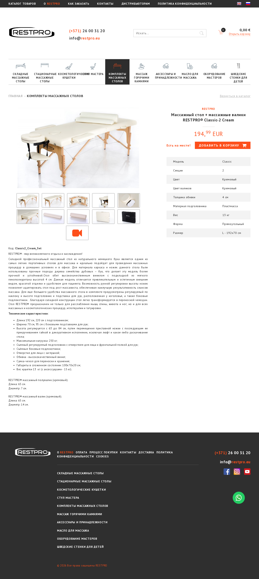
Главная (15, 96)
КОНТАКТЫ (105, 3)
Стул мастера (93, 74)
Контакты (128, 452)
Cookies (102, 456)
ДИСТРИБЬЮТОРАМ (136, 3)
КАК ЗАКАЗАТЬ (78, 3)
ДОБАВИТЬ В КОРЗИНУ (219, 145)
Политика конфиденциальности (185, 3)
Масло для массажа (190, 75)
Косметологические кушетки (69, 75)
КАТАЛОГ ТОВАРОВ (22, 3)
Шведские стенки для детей (238, 77)
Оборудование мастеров (214, 75)
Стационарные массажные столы (45, 77)
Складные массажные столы (20, 77)
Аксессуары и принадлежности (166, 75)
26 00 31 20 (87, 30)
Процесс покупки (103, 452)
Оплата (81, 452)
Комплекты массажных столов (117, 77)
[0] (220, 32)
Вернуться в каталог (235, 96)
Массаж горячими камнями (141, 77)
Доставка (146, 452)
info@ (84, 38)
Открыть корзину (240, 34)
